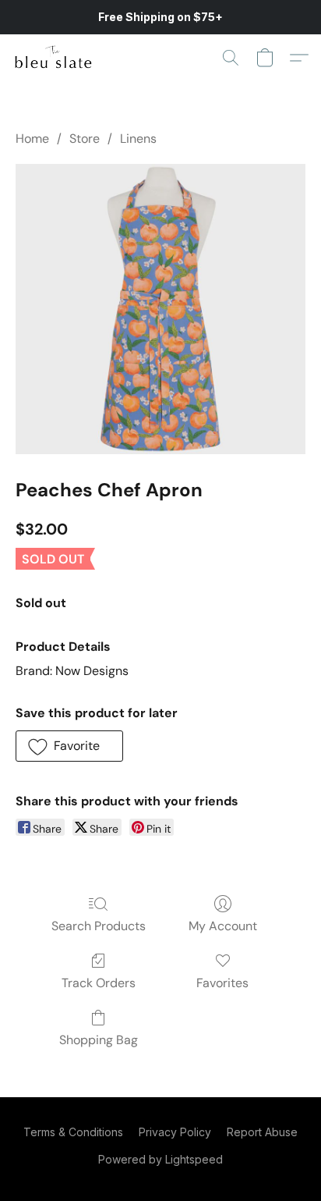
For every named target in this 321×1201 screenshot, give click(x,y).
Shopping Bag (98, 1040)
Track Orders (99, 983)
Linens (138, 138)
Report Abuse (262, 1132)
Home (32, 138)
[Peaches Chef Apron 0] (160, 309)
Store (84, 138)
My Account (223, 926)
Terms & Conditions (73, 1132)
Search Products (98, 926)
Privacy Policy (175, 1132)
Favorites (222, 983)
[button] (54, 57)
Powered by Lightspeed (160, 1159)
